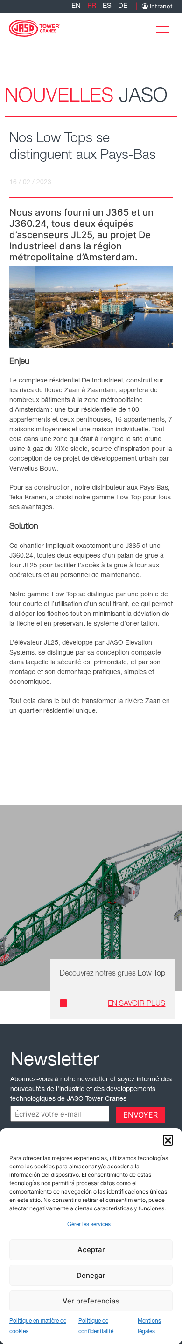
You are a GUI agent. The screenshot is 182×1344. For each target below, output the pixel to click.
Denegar (91, 1275)
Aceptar (91, 1249)
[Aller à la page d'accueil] (34, 27)
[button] (168, 1140)
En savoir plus (136, 1004)
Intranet (160, 6)
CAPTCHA (29, 1114)
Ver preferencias (91, 1300)
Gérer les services (89, 1225)
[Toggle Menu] (165, 27)
